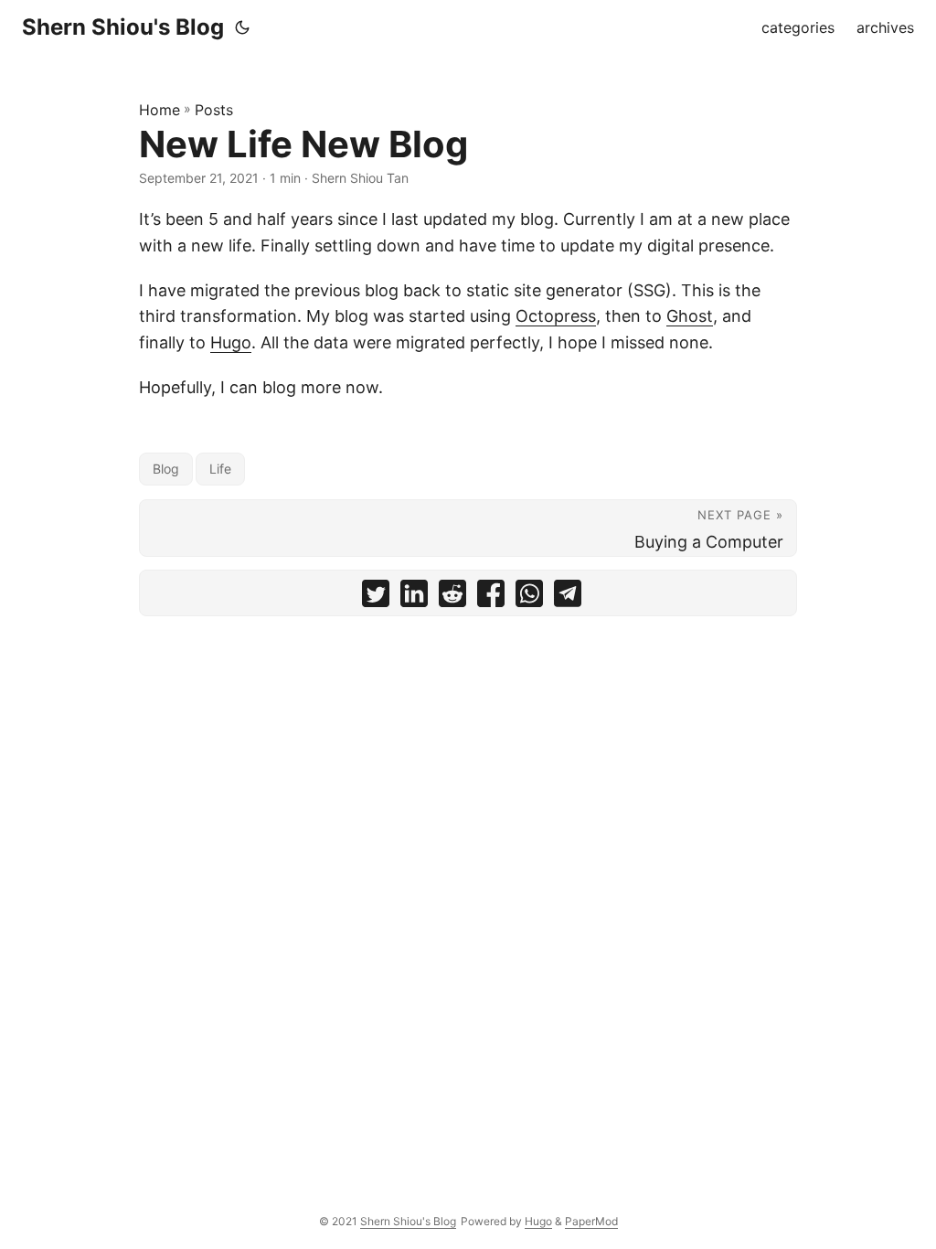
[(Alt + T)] (242, 27)
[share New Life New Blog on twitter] (375, 597)
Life (220, 468)
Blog (166, 468)
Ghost (689, 316)
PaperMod (591, 1221)
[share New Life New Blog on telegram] (567, 597)
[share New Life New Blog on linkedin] (414, 597)
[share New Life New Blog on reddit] (452, 597)
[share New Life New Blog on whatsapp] (529, 597)
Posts (214, 110)
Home (159, 110)
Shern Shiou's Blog (123, 27)
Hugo (230, 342)
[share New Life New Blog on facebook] (491, 597)
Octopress (556, 316)
